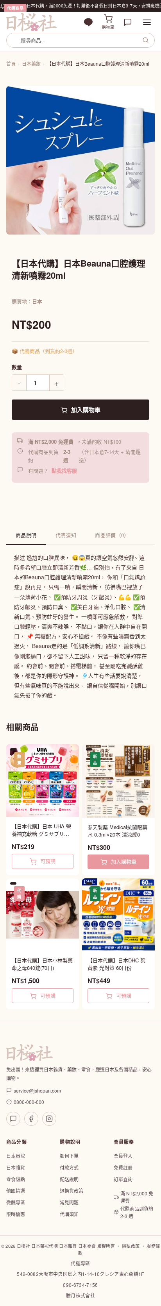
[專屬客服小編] (128, 22)
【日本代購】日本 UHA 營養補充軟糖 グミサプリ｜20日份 (41, 830)
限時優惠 (15, 1214)
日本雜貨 (15, 1167)
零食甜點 (15, 1179)
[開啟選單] (147, 22)
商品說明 (26, 535)
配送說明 (69, 1179)
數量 (17, 367)
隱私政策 (131, 1246)
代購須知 (66, 535)
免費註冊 (123, 1167)
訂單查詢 (123, 1179)
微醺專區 (15, 1202)
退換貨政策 (71, 1190)
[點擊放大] (80, 160)
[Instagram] (49, 1119)
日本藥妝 (31, 63)
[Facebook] (31, 1119)
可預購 (47, 861)
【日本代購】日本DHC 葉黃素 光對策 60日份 (116, 964)
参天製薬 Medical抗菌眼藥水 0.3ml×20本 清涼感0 (117, 830)
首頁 (11, 63)
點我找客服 (64, 470)
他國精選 (15, 1190)
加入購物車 (85, 409)
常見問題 (69, 1202)
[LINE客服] (13, 1119)
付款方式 (69, 1167)
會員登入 (123, 1155)
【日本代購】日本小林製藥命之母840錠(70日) (42, 964)
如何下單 (69, 1155)
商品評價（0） (112, 535)
